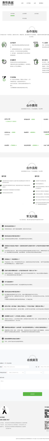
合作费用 (24, 13)
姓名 (1, 366)
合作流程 (36, 13)
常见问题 (24, 18)
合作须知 (12, 13)
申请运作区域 (3, 372)
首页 (22, 3)
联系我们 (41, 3)
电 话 (37, 366)
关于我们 (29, 3)
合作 (35, 3)
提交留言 (32, 394)
